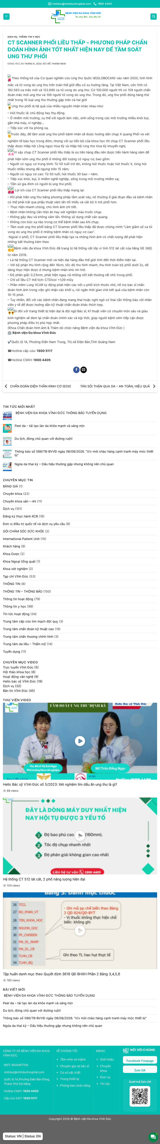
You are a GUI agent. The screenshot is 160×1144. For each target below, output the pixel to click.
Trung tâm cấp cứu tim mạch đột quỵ (30, 621)
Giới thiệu (107, 1059)
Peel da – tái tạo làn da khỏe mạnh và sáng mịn (49, 426)
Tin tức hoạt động (16, 614)
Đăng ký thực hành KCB (20, 516)
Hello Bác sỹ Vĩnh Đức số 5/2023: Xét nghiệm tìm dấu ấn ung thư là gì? (60, 784)
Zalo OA (140, 1070)
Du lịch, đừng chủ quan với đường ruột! (43, 439)
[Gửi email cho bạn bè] (83, 370)
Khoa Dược (11, 554)
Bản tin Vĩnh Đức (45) (19, 691)
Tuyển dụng (11, 651)
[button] (6, 16)
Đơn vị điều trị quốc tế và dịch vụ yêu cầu (34, 524)
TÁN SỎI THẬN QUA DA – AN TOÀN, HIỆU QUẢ (115, 386)
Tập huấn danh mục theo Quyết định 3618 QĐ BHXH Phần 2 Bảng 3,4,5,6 (61, 974)
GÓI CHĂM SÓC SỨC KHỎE (23, 531)
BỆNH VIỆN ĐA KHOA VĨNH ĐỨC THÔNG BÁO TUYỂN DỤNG (61, 413)
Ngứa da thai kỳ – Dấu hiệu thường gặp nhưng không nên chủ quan (64, 464)
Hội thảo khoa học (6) (19, 672)
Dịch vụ (12, 36)
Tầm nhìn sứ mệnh (73, 1059)
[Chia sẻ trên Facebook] (76, 370)
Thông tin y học (29, 36)
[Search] (153, 16)
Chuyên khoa (12, 494)
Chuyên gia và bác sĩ (74, 1066)
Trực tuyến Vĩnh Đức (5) (21, 667)
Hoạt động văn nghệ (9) (20, 677)
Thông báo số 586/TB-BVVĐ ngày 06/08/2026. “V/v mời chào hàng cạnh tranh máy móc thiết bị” (84, 453)
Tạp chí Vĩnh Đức (15, 576)
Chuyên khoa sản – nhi (19, 501)
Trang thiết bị (69, 1079)
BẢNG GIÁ (10, 486)
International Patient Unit (21, 539)
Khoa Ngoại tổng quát (19, 561)
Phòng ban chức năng (75, 1085)
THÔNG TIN (11, 584)
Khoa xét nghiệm (15, 569)
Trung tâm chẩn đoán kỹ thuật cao (28, 629)
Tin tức (105, 1084)
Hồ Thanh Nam (56, 63)
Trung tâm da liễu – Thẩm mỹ (24, 644)
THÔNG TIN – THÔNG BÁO (22, 591)
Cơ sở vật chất (70, 1072)
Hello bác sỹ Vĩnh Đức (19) (23, 681)
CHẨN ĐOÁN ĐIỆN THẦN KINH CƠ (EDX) (40, 386)
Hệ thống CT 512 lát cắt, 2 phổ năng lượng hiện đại (44, 879)
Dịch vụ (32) (12, 686)
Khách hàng (11, 546)
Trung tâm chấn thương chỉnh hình (28, 636)
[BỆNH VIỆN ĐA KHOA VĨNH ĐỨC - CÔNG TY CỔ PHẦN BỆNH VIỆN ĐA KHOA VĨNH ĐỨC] (76, 16)
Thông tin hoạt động (18, 599)
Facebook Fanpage (140, 1061)
